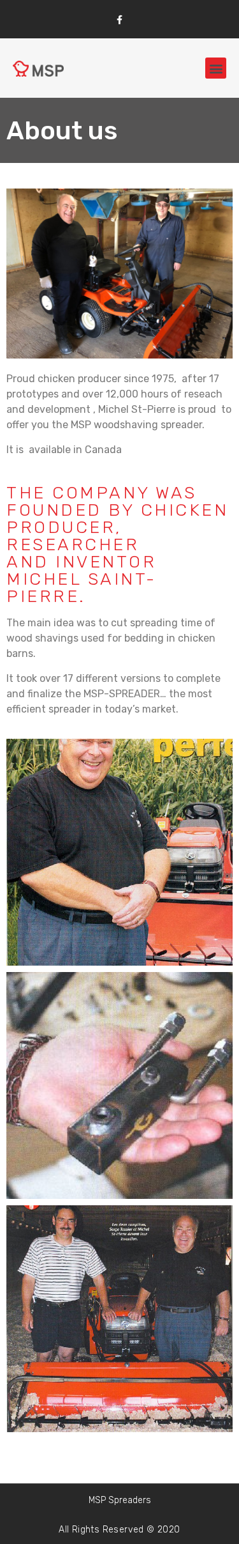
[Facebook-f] (119, 19)
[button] (215, 68)
